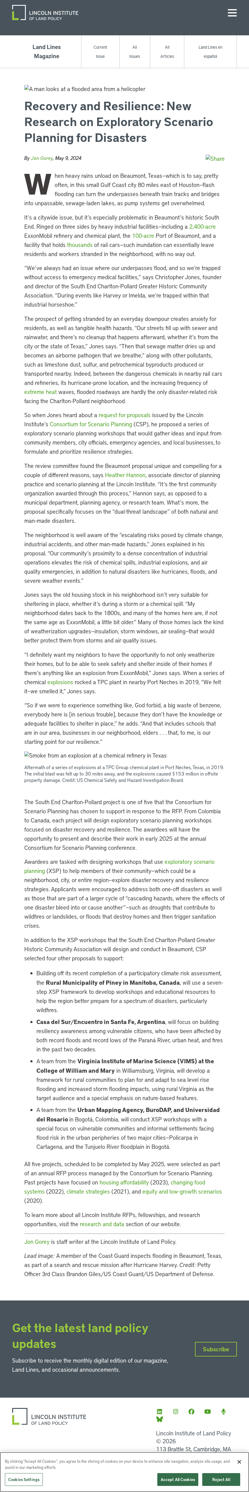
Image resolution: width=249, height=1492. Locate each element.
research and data (102, 1224)
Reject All (221, 1479)
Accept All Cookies (178, 1479)
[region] (124, 1472)
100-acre (143, 235)
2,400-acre (202, 226)
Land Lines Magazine (46, 51)
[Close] (239, 1462)
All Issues (134, 51)
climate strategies (88, 1191)
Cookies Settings (23, 1479)
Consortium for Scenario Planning (91, 424)
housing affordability (124, 1182)
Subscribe (216, 1349)
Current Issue (100, 51)
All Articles (167, 51)
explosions (61, 682)
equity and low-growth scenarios (182, 1191)
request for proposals (125, 415)
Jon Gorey (42, 158)
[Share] (215, 158)
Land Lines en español (210, 51)
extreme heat (40, 392)
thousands (80, 244)
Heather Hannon (125, 475)
